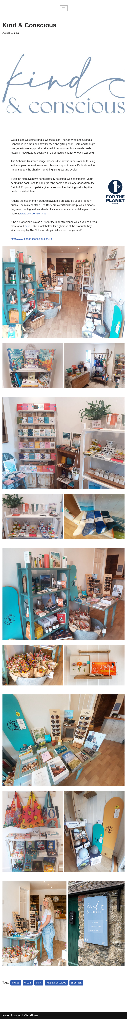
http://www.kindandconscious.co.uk (31, 239)
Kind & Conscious (56, 983)
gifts (39, 983)
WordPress (32, 1015)
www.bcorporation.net (33, 213)
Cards (15, 983)
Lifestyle (76, 983)
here (27, 226)
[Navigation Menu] (63, 8)
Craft (27, 983)
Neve (5, 1015)
